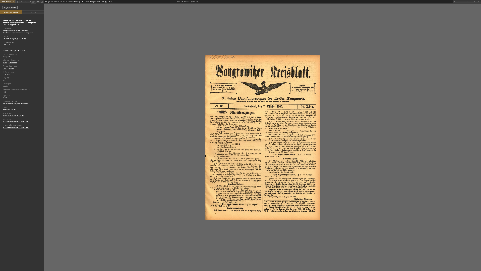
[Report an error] (42, 1)
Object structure (10, 8)
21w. (4, 74)
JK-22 (4, 92)
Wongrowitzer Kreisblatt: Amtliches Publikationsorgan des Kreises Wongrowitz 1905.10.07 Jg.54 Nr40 (20, 22)
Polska (5, 68)
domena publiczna (9, 110)
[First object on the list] (455, 1)
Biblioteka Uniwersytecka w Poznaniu (16, 104)
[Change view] (29, 1)
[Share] (22, 1)
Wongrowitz (7, 56)
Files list (33, 12)
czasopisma (13, 62)
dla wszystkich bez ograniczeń (13, 115)
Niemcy (11, 68)
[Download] (17, 1)
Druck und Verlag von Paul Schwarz (15, 50)
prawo (5, 62)
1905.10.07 (7, 45)
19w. (8, 74)
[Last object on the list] (475, 1)
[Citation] (38, 1)
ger (4, 80)
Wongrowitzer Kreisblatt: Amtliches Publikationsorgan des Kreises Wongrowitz (18, 32)
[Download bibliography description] (33, 2)
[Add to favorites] (26, 1)
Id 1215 (5, 98)
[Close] (479, 1)
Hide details (6, 2)
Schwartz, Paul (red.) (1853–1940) (14, 39)
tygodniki (6, 86)
